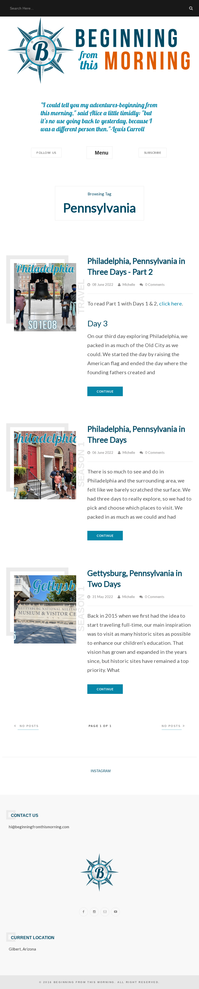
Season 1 (81, 464)
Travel (81, 296)
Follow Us (46, 153)
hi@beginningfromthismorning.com (39, 826)
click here (170, 303)
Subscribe (152, 153)
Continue (105, 391)
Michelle (129, 284)
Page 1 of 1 (100, 725)
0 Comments (155, 284)
